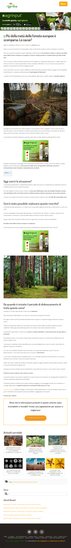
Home (5, 536)
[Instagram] (41, 532)
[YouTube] (35, 532)
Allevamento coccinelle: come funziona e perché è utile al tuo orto (22, 504)
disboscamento (28, 482)
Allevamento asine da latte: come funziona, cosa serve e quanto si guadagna (25, 508)
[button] (63, 4)
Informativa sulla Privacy (16, 538)
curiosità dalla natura (18, 482)
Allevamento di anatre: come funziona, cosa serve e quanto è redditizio (23, 511)
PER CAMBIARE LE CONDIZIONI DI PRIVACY (51, 541)
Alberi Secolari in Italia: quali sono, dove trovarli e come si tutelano (22, 518)
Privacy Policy (62, 536)
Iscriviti (41, 536)
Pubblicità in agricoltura (57, 538)
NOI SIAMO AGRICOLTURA (15, 541)
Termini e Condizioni (41, 538)
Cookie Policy (29, 538)
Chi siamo (11, 536)
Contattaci (48, 536)
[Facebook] (29, 532)
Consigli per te (33, 536)
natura (35, 482)
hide (10, 173)
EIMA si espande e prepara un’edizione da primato (18, 515)
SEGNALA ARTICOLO (35, 418)
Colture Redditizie (21, 536)
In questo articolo (8, 389)
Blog (55, 536)
